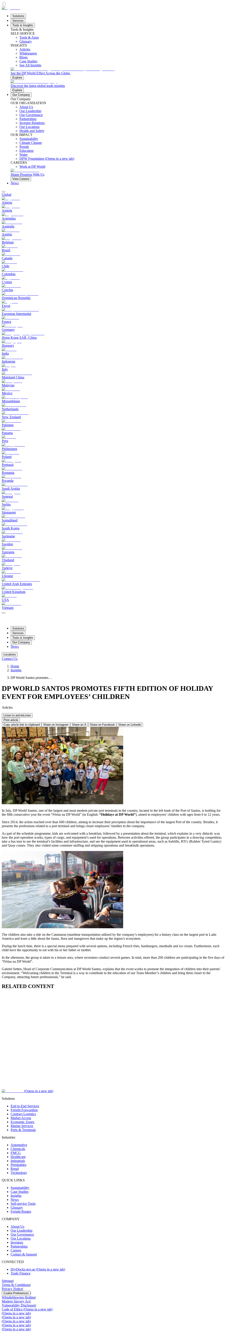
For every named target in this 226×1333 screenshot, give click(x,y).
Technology (19, 1173)
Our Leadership (21, 1230)
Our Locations (21, 1238)
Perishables (18, 1165)
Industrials (18, 1161)
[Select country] (3, 191)
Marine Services (22, 1126)
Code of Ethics (27, 1309)
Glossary (17, 1207)
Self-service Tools (23, 1203)
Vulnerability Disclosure (19, 1305)
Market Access (21, 1118)
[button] (17, 715)
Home (15, 666)
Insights (16, 670)
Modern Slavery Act (16, 1301)
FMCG (16, 1153)
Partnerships (19, 1246)
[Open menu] (3, 613)
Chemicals (18, 1149)
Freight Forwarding (24, 1110)
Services (18, 20)
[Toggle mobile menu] (3, 612)
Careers (16, 1250)
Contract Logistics (23, 1114)
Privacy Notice (12, 1289)
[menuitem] (113, 195)
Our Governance (22, 1234)
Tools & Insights (22, 25)
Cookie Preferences (16, 1293)
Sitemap (7, 1281)
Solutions (18, 16)
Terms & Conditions (16, 1285)
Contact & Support (24, 1254)
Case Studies (19, 1192)
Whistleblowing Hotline (18, 1297)
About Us (17, 1226)
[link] (117, 73)
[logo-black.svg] (11, 8)
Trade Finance (20, 1273)
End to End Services (25, 1106)
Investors (17, 1242)
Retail (15, 1169)
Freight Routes (21, 1211)
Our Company (21, 94)
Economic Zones (22, 1122)
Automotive (19, 1145)
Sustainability (20, 1188)
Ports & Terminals (23, 1130)
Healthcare (18, 1157)
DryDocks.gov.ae (38, 1269)
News (15, 183)
